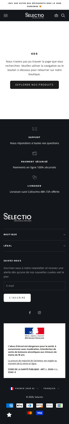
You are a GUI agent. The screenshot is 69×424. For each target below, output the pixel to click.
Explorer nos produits (34, 84)
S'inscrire (17, 297)
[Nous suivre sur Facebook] (30, 312)
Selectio (39, 397)
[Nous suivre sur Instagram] (39, 312)
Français (50, 388)
